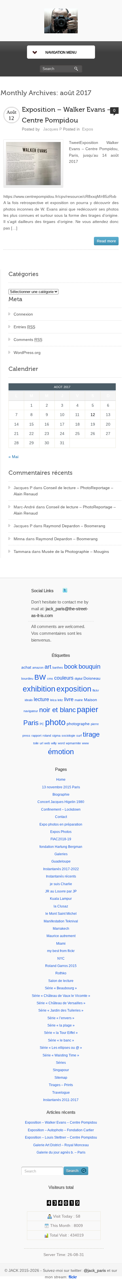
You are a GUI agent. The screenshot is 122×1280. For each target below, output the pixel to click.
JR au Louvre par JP (61, 891)
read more (106, 241)
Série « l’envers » (60, 1018)
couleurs (63, 678)
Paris (31, 723)
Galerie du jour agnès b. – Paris (61, 1152)
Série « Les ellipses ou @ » (61, 1048)
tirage (91, 734)
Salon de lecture (60, 981)
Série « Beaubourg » (61, 988)
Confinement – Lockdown (61, 809)
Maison (90, 699)
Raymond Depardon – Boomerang (74, 526)
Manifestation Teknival (61, 921)
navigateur (31, 711)
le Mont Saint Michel (61, 914)
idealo (29, 700)
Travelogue (61, 1093)
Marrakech (61, 929)
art (48, 667)
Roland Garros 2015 (61, 966)
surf (79, 735)
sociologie (68, 735)
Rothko (60, 973)
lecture (41, 699)
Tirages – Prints (61, 1085)
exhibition (39, 688)
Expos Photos (60, 832)
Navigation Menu (61, 52)
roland (47, 735)
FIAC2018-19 (61, 839)
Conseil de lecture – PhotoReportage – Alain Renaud (63, 490)
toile (36, 743)
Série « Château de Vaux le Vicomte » (61, 996)
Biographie (61, 795)
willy (54, 743)
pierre (95, 724)
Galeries (61, 854)
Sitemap (60, 1078)
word (61, 743)
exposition (73, 689)
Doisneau (91, 678)
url (41, 743)
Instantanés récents (61, 876)
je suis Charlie (61, 884)
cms (50, 678)
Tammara (22, 551)
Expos (87, 129)
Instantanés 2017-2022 (61, 869)
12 (93, 414)
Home (61, 780)
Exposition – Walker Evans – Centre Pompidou (61, 1122)
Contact (61, 817)
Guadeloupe (61, 861)
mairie (79, 700)
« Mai (13, 456)
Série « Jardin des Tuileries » (60, 1010)
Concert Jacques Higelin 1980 (60, 802)
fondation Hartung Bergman (60, 847)
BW (40, 677)
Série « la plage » (61, 1025)
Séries (61, 1063)
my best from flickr (61, 951)
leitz (60, 700)
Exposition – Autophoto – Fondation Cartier (61, 1130)
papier (87, 709)
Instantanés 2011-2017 (61, 1100)
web (47, 743)
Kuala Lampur (61, 899)
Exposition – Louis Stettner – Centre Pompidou (61, 1137)
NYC (61, 958)
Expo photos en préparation (60, 824)
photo (55, 722)
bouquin (89, 666)
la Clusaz (61, 906)
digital (78, 678)
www (85, 743)
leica (53, 700)
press (26, 735)
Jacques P (52, 129)
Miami (61, 944)
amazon (37, 667)
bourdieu (27, 678)
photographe (78, 723)
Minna (19, 539)
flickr (95, 690)
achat (26, 667)
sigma (56, 735)
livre (68, 699)
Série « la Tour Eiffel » (61, 1033)
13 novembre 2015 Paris (61, 787)
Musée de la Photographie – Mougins (75, 551)
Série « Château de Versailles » (61, 1003)
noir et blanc (57, 710)
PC (42, 724)
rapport (36, 735)
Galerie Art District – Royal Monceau (61, 1145)
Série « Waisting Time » (61, 1055)
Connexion (23, 314)
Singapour (61, 1070)
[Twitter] (65, 590)
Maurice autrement (61, 936)
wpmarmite (73, 743)
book (70, 666)
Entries (24, 327)
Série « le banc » (61, 1040)
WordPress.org (27, 352)
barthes (57, 667)
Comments (28, 339)
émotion (61, 752)
